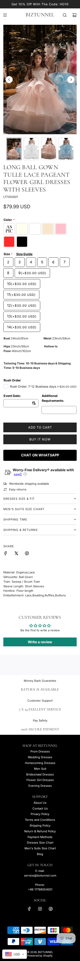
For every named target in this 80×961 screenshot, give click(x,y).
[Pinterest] (51, 909)
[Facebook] (29, 909)
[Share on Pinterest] (27, 553)
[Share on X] (16, 553)
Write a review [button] (40, 642)
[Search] (65, 15)
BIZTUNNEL (40, 15)
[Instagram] (40, 909)
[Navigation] (5, 15)
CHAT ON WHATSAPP (40, 455)
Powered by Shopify (40, 955)
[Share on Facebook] (5, 553)
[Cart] (74, 15)
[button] (9, 79)
